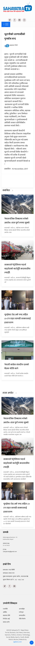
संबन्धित (6, 190)
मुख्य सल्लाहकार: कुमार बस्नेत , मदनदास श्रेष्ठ (15, 576)
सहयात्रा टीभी (6, 615)
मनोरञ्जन (21, 612)
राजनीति (5, 609)
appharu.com (17, 642)
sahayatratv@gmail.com (10, 551)
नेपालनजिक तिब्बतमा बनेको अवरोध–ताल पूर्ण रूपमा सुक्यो (17, 221)
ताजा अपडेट (8, 393)
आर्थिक (5, 612)
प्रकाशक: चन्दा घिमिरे (9, 569)
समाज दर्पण (6, 622)
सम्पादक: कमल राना (8, 573)
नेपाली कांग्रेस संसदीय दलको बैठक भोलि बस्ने (16, 367)
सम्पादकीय (22, 615)
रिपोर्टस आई (6, 618)
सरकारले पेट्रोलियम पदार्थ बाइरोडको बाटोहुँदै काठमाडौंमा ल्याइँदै (17, 269)
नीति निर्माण (22, 618)
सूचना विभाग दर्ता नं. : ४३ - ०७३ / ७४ (13, 579)
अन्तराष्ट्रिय (22, 609)
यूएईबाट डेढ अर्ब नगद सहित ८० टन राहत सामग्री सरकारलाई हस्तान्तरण (17, 319)
